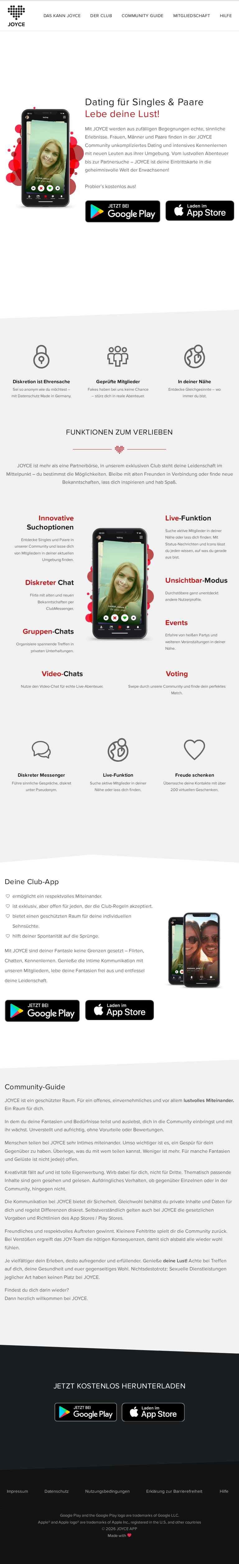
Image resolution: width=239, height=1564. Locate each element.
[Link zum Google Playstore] (124, 211)
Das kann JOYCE (62, 15)
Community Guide (142, 15)
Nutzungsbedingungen (107, 1491)
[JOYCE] (16, 15)
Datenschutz (57, 1491)
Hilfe (226, 15)
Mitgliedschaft (191, 15)
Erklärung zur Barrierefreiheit (174, 1491)
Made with (117, 1535)
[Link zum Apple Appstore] (198, 211)
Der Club (101, 15)
